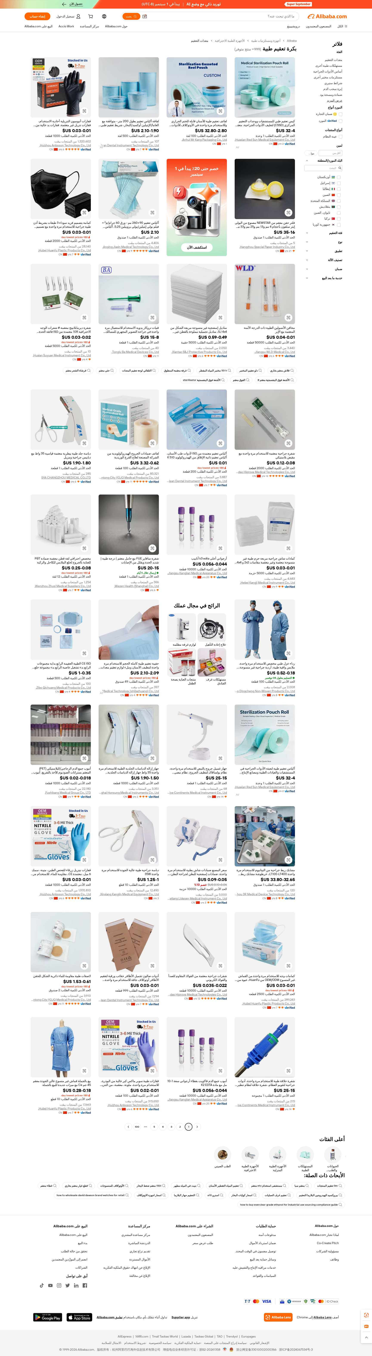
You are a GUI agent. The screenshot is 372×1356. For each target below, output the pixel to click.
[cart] (90, 17)
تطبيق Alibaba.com (109, 1317)
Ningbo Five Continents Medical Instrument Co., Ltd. (197, 792)
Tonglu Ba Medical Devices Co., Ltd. (135, 352)
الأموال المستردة (139, 1259)
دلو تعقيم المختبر (248, 370)
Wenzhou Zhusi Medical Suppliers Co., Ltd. (62, 586)
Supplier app (181, 1317)
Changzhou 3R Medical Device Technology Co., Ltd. (265, 894)
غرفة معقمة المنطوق (175, 370)
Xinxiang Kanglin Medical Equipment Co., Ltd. (129, 894)
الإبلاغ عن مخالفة (139, 1275)
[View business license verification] (225, 1349)
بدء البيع (82, 1243)
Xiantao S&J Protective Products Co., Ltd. (199, 352)
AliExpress (125, 1336)
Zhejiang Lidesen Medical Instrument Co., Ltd (197, 898)
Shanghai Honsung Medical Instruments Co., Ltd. (129, 792)
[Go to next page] (128, 1127)
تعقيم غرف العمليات (276, 1195)
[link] (366, 1315)
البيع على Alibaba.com (73, 1235)
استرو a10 (213, 1195)
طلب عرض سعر (202, 1243)
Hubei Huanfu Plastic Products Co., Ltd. (64, 250)
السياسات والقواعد (264, 1275)
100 (137, 1126)
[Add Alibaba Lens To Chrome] (278, 1317)
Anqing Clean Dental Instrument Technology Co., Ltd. (129, 145)
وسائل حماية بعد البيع (263, 1259)
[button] (144, 16)
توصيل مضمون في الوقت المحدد (256, 1251)
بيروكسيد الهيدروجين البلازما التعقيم (318, 1195)
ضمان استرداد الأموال (262, 1243)
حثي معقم (104, 370)
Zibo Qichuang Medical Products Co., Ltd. (63, 687)
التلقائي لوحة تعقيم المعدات (137, 370)
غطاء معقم (46, 1185)
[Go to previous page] (197, 1127)
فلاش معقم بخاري (280, 370)
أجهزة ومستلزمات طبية (266, 40)
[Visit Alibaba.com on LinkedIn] (76, 1285)
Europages (248, 1336)
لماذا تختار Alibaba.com (324, 1235)
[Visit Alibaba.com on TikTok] (41, 1285)
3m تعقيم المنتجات (327, 1185)
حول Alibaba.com (327, 1226)
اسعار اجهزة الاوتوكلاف (149, 1195)
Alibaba (292, 40)
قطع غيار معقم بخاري (76, 1185)
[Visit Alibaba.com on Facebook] (84, 1285)
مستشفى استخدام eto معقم (266, 1185)
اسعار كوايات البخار (241, 1195)
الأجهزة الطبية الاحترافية (230, 40)
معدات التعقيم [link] (199, 40)
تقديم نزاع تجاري (140, 1251)
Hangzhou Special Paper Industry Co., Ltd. (267, 247)
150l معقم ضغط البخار (149, 1185)
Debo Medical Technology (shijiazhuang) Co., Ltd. (129, 691)
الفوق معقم (239, 380)
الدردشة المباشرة (139, 1243)
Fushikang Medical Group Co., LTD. (68, 792)
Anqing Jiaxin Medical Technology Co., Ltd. (130, 247)
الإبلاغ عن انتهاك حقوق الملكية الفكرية (126, 1267)
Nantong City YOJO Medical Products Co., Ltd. (129, 477)
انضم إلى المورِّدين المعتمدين (69, 1259)
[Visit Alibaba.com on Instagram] (59, 1285)
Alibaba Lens (322, 1317)
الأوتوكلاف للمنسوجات (112, 1185)
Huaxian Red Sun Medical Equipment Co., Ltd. (265, 139)
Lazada (186, 1336)
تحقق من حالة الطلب (74, 1251)
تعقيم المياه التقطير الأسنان (224, 1185)
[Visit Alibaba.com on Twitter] (67, 1285)
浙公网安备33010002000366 (256, 1349)
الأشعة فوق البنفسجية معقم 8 (274, 380)
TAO (219, 1336)
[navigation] (323, 584)
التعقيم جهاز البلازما (184, 1195)
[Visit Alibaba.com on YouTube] (50, 1285)
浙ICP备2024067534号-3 (296, 1349)
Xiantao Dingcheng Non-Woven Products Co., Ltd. (265, 691)
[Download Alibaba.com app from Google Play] (47, 1317)
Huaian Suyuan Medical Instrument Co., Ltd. (62, 355)
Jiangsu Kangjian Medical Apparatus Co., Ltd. (197, 573)
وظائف (334, 1259)
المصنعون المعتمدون (200, 1235)
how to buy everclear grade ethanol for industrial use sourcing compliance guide (289, 1204)
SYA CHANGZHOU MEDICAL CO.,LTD (66, 477)
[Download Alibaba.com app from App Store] (79, 1317)
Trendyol (232, 1336)
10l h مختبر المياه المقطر (213, 370)
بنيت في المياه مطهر (185, 1185)
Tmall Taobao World (165, 1336)
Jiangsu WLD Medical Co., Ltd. (274, 352)
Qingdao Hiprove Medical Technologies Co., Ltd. (265, 472)
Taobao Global (203, 1336)
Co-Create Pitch (328, 1243)
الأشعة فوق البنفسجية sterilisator (201, 380)
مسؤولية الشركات (327, 1251)
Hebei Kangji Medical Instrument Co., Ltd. (267, 582)
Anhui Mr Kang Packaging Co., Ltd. (204, 139)
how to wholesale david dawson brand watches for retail (90, 1195)
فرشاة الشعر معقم (76, 370)
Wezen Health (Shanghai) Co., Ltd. (136, 586)
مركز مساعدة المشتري (135, 1235)
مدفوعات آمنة (267, 1235)
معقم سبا (299, 1185)
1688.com (141, 1336)
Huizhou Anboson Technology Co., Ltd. (65, 145)
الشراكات (81, 1267)
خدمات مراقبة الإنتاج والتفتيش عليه (254, 1267)
